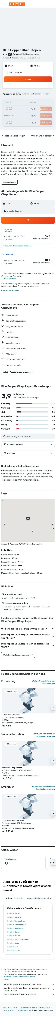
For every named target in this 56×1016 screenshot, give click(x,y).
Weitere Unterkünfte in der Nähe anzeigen (43, 682)
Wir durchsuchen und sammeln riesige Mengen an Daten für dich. (27, 989)
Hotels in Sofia (13, 943)
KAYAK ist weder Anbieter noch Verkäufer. (23, 984)
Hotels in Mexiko (44, 1008)
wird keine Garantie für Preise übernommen (19, 977)
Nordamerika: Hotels (28, 1008)
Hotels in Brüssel (13, 936)
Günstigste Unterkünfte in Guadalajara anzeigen (44, 735)
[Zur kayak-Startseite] (17, 4)
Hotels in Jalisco (8, 1010)
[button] (4, 4)
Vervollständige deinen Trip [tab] (39, 898)
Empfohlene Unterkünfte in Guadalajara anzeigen (43, 787)
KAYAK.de (6, 1008)
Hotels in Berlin (13, 932)
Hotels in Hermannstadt (16, 925)
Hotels (15, 1008)
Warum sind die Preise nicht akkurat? (21, 994)
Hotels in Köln (12, 947)
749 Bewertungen (31, 54)
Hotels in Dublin (13, 950)
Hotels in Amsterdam (15, 928)
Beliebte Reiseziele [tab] (14, 898)
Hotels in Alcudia (13, 913)
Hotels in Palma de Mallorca (18, 939)
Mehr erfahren (10, 279)
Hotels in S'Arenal (14, 917)
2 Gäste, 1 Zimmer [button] (13, 72)
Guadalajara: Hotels (24, 1010)
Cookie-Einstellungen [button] (10, 290)
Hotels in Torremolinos (16, 921)
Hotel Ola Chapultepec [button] (12, 767)
